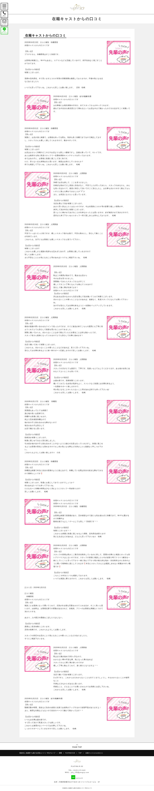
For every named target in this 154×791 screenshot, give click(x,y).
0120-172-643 (79, 770)
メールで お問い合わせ (4, 22)
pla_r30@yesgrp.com (80, 772)
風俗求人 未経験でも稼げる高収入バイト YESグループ (77, 788)
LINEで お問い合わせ (4, 32)
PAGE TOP (77, 747)
